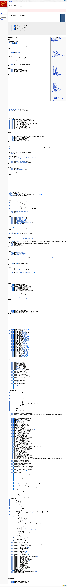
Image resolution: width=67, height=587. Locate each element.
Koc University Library (19, 305)
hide (59, 37)
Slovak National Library (19, 268)
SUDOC (10, 192)
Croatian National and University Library (21, 162)
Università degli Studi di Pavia (20, 227)
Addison (35, 571)
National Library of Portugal (13, 258)
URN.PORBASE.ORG (41, 257)
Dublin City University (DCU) (20, 220)
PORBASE (20, 257)
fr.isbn (10, 193)
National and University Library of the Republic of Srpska (24, 158)
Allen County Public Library (20, 420)
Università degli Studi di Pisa (20, 228)
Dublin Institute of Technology (20, 221)
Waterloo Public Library (19, 384)
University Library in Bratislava (20, 269)
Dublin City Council (18, 223)
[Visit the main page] (4, 4)
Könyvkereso (16, 212)
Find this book (12, 25)
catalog (35, 429)
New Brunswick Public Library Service (21, 376)
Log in (65, 0)
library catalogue (26, 330)
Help (1, 13)
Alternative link (38, 194)
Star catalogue (25, 350)
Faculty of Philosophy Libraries (20, 161)
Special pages (3, 19)
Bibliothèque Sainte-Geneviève (13, 194)
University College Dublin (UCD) (20, 219)
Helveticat (16, 293)
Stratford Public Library (19, 379)
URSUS (27, 554)
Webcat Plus (18, 52)
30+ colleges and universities (35, 529)
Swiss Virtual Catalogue (19, 294)
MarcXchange (51, 257)
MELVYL (28, 547)
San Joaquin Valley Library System (21, 483)
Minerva (28, 553)
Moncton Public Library (19, 373)
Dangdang (16, 42)
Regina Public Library (19, 378)
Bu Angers (10, 195)
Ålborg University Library (19, 169)
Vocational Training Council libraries (20, 47)
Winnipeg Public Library (19, 385)
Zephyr (26, 201)
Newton (24, 332)
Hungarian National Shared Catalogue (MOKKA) (22, 211)
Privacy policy (26, 585)
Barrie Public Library (19, 362)
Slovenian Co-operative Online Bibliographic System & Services (25, 272)
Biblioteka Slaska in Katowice (20, 254)
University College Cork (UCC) (20, 218)
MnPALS (17, 523)
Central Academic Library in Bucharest (21, 260)
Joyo (15, 43)
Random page (3, 12)
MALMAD (17, 49)
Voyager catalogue (25, 329)
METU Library (18, 306)
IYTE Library (17, 304)
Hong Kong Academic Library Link (33, 46)
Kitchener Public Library (19, 370)
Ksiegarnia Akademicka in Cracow (21, 253)
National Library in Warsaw (19, 252)
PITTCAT (28, 560)
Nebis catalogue (18, 297)
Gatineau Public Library (19, 366)
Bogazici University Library (19, 301)
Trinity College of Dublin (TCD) (20, 217)
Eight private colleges (34, 512)
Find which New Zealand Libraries (14, 109)
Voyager (25, 339)
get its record (32, 257)
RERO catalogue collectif (19, 295)
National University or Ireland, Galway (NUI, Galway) (23, 222)
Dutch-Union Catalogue (19, 241)
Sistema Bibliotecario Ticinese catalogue (21, 298)
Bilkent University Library (19, 300)
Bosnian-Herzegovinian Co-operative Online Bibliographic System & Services (27, 157)
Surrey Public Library (19, 381)
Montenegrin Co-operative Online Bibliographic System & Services (25, 238)
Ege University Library (19, 302)
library (22, 393)
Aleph (22, 331)
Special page (10, 1)
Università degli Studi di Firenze (20, 226)
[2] (40, 194)
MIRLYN (37, 556)
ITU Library (17, 303)
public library (24, 470)
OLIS (22, 348)
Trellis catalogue (18, 403)
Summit (26, 529)
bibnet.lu (16, 233)
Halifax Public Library (19, 368)
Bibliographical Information (14, 31)
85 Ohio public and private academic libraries (30, 527)
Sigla (16, 263)
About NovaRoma (32, 585)
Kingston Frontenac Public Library (20, 369)
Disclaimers (36, 585)
